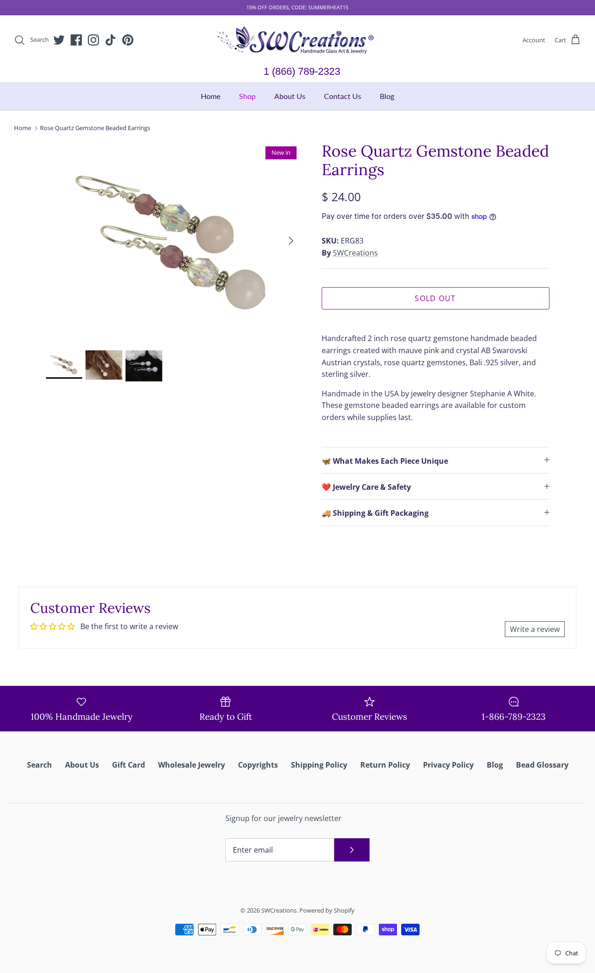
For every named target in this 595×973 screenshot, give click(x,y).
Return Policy (385, 765)
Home (210, 96)
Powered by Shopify (327, 910)
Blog (387, 96)
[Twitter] (59, 40)
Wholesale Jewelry (191, 765)
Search (39, 765)
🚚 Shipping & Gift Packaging (375, 513)
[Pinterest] (127, 40)
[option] (173, 241)
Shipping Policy (319, 765)
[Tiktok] (110, 40)
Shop (247, 96)
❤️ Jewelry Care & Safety (366, 487)
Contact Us (342, 96)
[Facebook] (76, 40)
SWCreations (355, 253)
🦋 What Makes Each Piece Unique (385, 461)
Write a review (535, 629)
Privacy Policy (448, 765)
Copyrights (258, 765)
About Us (289, 96)
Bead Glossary (542, 765)
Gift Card (128, 765)
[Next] (291, 240)
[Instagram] (93, 40)
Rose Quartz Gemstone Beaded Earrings (95, 128)
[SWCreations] (297, 40)
